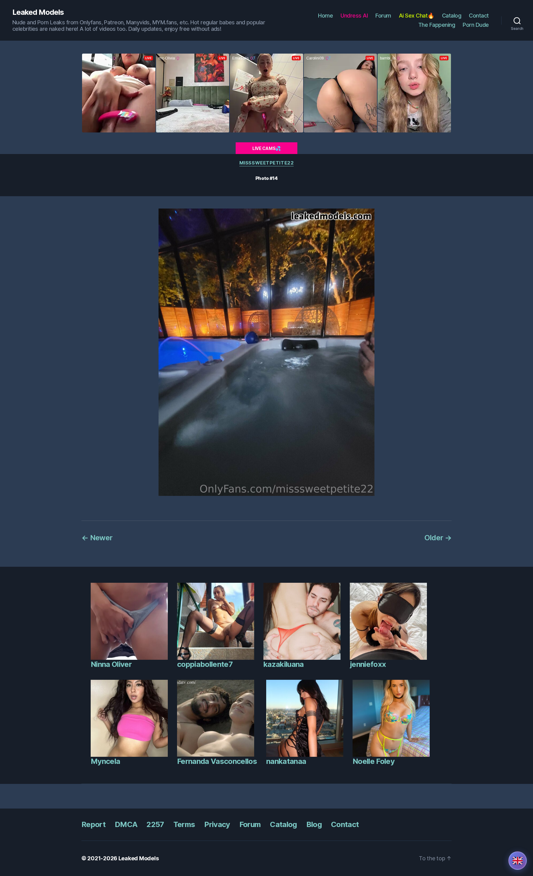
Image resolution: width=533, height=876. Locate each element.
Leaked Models (38, 12)
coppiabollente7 (205, 664)
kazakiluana (283, 664)
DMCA (126, 824)
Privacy (217, 824)
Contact (479, 15)
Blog (314, 824)
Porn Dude (476, 25)
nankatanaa (286, 761)
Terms (184, 824)
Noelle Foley (374, 761)
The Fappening (436, 25)
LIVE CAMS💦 (266, 148)
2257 (155, 824)
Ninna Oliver (111, 664)
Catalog (451, 15)
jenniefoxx (368, 664)
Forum (383, 15)
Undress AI (354, 15)
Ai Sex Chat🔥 (416, 15)
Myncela (105, 761)
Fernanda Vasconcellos (217, 761)
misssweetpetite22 (266, 163)
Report (93, 824)
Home (325, 15)
